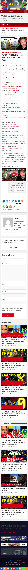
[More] (10, 205)
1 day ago (6, 369)
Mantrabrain (19, 564)
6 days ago (6, 417)
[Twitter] (7, 200)
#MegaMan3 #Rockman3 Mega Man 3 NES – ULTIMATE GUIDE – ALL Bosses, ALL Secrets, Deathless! (14, 466)
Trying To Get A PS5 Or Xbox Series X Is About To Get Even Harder (14, 241)
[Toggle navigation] (7, 24)
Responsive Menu (25, 11)
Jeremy (14, 63)
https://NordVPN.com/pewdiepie (17, 66)
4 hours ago (7, 345)
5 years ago (6, 63)
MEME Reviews (6, 52)
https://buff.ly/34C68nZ (13, 126)
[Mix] (22, 200)
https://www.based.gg (13, 90)
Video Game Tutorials (18, 335)
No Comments (22, 63)
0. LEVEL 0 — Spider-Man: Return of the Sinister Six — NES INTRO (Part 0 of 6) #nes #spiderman (13, 413)
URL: (12, 187)
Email (4, 291)
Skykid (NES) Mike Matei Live (17, 248)
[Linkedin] (13, 200)
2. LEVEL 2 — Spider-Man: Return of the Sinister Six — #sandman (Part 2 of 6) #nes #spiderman (13, 365)
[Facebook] (3, 200)
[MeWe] (19, 200)
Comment (5, 263)
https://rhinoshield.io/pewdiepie (10, 96)
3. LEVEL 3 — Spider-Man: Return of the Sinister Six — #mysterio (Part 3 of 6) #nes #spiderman (13, 341)
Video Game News (18, 333)
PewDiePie (20, 183)
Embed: (11, 190)
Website (4, 299)
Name (4, 284)
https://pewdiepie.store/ (18, 92)
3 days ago (6, 393)
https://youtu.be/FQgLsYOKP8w (10, 148)
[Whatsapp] (3, 205)
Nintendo (7, 209)
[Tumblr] (7, 205)
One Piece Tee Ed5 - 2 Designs (9, 532)
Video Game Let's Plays (15, 52)
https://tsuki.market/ (12, 88)
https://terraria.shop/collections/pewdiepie (13, 100)
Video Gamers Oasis (11, 16)
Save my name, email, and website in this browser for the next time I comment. (12, 309)
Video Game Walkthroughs (9, 460)
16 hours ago (7, 470)
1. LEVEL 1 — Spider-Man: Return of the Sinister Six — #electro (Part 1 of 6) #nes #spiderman (13, 389)
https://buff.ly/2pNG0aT (11, 124)
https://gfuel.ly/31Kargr (8, 77)
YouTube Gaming (14, 209)
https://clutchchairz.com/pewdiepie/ (11, 107)
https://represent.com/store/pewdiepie (12, 86)
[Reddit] (10, 200)
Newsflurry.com (5, 525)
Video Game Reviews (7, 335)
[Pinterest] (16, 200)
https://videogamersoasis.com (11, 232)
